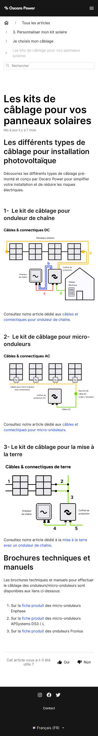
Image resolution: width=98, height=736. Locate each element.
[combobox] (49, 65)
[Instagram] (40, 695)
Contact (49, 708)
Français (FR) (48, 728)
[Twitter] (58, 695)
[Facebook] (49, 695)
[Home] (6, 23)
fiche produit (33, 605)
